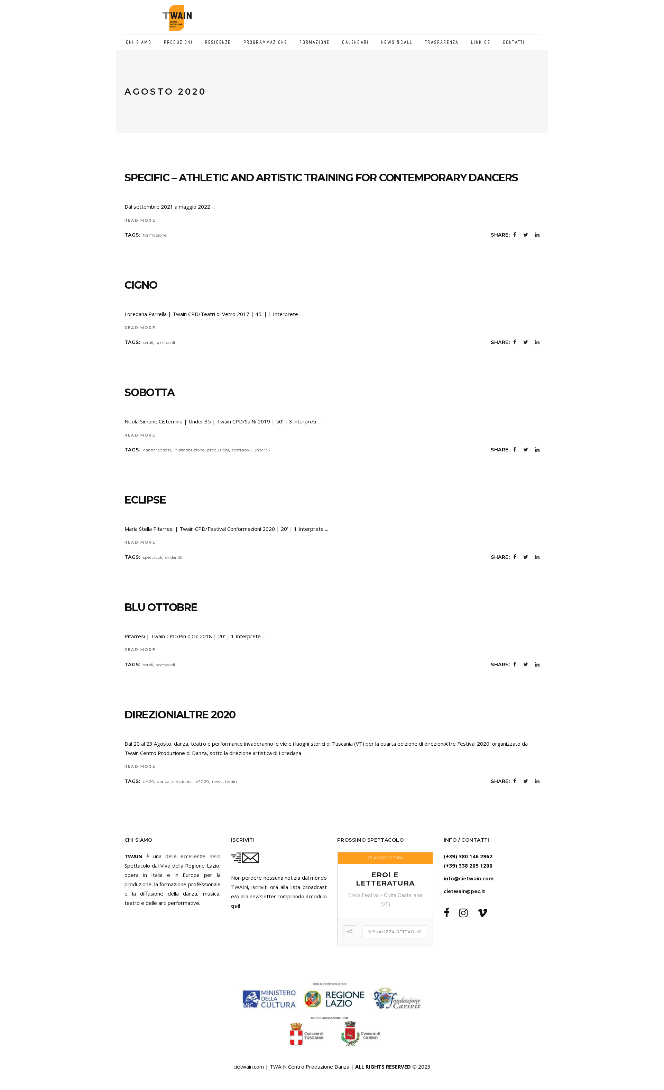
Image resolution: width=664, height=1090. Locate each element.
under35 (261, 449)
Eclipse (145, 500)
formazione (154, 235)
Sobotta (149, 392)
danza (163, 781)
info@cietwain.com (469, 878)
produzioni (218, 449)
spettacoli (165, 342)
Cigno (140, 285)
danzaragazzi (157, 449)
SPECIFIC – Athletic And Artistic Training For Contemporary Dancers (321, 177)
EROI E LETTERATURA (385, 879)
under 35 (173, 557)
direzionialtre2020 (190, 781)
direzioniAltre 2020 (180, 714)
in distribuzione (189, 449)
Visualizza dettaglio (395, 931)
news (217, 781)
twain (231, 781)
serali (148, 342)
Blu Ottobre (160, 607)
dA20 (148, 781)
